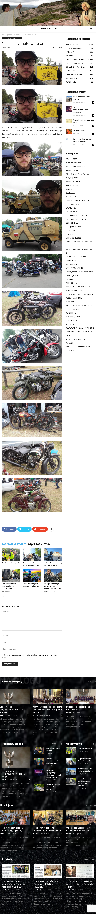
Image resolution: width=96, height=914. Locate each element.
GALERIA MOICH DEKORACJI (77, 215)
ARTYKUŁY (70, 189)
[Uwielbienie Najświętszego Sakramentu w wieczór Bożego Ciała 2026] (39, 772)
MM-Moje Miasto (73, 264)
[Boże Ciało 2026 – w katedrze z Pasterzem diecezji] (39, 787)
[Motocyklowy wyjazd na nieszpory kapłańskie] (32, 575)
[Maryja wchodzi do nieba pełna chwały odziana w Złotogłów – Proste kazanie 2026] (48, 696)
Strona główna (44, 28)
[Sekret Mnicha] (48, 13)
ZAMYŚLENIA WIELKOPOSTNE (78, 346)
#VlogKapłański (72, 178)
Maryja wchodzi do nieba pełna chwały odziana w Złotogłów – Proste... (47, 710)
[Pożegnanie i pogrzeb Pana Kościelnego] (81, 696)
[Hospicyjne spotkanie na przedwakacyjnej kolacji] (15, 817)
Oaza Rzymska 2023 (74, 275)
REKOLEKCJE (71, 313)
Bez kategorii (71, 193)
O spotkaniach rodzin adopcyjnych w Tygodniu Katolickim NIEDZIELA (13, 884)
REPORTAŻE (71, 324)
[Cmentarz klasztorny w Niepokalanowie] (69, 141)
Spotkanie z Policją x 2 (10, 563)
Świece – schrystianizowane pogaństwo (80, 109)
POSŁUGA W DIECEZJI (75, 298)
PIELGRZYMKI (71, 283)
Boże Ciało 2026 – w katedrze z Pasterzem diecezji (53, 787)
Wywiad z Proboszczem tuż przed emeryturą (52, 761)
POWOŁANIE (71, 301)
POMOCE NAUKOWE (74, 290)
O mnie (55, 28)
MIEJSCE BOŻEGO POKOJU (77, 256)
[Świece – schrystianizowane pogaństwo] (69, 109)
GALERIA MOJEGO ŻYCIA (76, 219)
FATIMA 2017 (71, 211)
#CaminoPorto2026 (74, 163)
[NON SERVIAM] (69, 131)
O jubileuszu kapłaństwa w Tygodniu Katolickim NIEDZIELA (46, 884)
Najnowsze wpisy (12, 681)
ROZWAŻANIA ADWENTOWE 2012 (80, 328)
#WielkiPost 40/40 (73, 181)
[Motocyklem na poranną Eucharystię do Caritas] (53, 554)
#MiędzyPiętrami (72, 170)
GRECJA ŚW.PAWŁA (73, 226)
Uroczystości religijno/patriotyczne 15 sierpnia (11, 710)
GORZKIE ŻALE (72, 223)
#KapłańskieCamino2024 (76, 166)
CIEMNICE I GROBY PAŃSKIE (77, 200)
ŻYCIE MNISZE (72, 350)
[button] (91, 28)
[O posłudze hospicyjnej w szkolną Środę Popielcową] (81, 817)
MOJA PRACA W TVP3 (74, 268)
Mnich (2, 715)
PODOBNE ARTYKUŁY (14, 544)
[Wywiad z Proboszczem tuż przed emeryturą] (39, 761)
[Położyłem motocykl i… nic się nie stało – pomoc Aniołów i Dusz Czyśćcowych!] (53, 575)
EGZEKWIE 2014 (72, 204)
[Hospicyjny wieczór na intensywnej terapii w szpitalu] (48, 817)
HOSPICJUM (71, 230)
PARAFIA (69, 279)
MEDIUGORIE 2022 (73, 238)
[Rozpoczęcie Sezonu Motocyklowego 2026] (32, 554)
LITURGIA (70, 234)
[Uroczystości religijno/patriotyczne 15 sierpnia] (15, 696)
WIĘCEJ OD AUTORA (39, 544)
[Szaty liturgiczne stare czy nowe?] (69, 121)
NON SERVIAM (79, 131)
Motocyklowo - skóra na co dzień (11, 38)
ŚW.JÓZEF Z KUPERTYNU (76, 339)
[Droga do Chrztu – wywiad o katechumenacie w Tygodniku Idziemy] (80, 871)
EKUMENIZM (71, 208)
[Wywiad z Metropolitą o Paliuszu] (39, 750)
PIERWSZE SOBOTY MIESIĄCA (78, 286)
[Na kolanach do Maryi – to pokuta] (69, 99)
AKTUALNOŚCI (72, 185)
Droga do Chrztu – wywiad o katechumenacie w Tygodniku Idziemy (79, 884)
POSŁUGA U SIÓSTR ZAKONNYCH (80, 294)
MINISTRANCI (71, 260)
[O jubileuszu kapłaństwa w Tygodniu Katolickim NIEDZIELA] (48, 871)
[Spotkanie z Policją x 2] (11, 554)
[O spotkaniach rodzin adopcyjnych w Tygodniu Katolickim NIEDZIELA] (16, 871)
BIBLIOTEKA (71, 196)
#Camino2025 (71, 159)
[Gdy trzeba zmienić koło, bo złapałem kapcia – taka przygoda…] (11, 575)
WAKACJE (69, 343)
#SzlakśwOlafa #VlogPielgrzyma (79, 174)
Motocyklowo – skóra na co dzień (79, 271)
